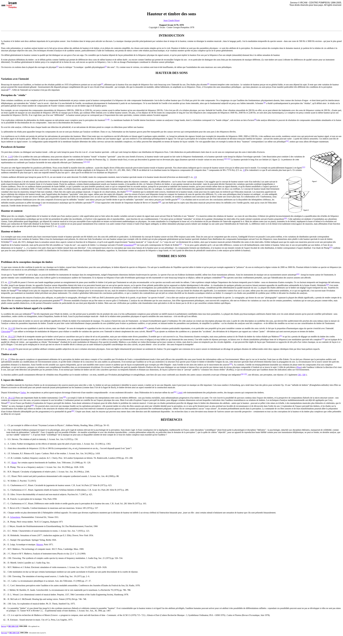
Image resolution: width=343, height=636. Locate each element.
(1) (57, 66)
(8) (108, 119)
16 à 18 (11, 328)
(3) (102, 84)
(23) (222, 277)
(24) (327, 285)
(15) (127, 191)
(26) (61, 300)
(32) (322, 339)
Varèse (23, 393)
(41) (72, 411)
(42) (175, 392)
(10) (225, 159)
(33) (230, 364)
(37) (8, 402)
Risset (14, 462)
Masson (39, 544)
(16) (130, 191)
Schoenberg (128, 245)
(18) (92, 202)
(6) (265, 103)
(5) (9, 89)
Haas (299, 367)
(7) (106, 119)
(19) (40, 205)
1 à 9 (10, 156)
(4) (208, 84)
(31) (280, 336)
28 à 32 (11, 398)
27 (9, 359)
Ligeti (180, 393)
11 (244, 170)
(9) (255, 119)
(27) (32, 313)
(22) (297, 274)
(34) (242, 374)
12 (195, 177)
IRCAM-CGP (13, 626)
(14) (88, 162)
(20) (134, 244)
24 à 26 (11, 349)
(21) (330, 247)
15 (9, 282)
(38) (304, 375)
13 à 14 (61, 226)
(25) (17, 290)
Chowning (5, 331)
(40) (32, 405)
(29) (11, 331)
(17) (178, 199)
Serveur (4, 633)
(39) (64, 397)
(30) (153, 331)
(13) (84, 162)
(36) (299, 375)
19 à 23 (11, 336)
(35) (245, 374)
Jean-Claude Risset (171, 20)
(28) (145, 328)
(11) (228, 159)
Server (3, 626)
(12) (287, 141)
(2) (106, 66)
